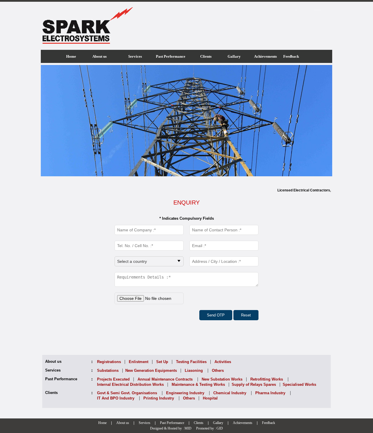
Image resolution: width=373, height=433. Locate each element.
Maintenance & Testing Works (198, 384)
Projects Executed (113, 379)
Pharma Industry (270, 393)
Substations (108, 370)
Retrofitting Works (266, 379)
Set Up (162, 362)
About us (122, 423)
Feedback (268, 423)
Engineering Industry (185, 393)
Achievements (242, 423)
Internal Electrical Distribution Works (130, 384)
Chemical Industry (229, 393)
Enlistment (138, 362)
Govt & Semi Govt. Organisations (127, 393)
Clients (198, 423)
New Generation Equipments (151, 370)
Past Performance (172, 423)
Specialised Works (299, 384)
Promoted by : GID (209, 428)
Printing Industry (158, 398)
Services (144, 423)
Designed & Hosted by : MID (170, 428)
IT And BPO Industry (115, 398)
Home (102, 423)
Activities (222, 362)
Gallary (218, 423)
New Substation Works (222, 379)
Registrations (109, 362)
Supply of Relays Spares (254, 384)
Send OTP (216, 315)
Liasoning (194, 370)
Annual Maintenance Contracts (165, 379)
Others (218, 370)
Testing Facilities (191, 362)
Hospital (210, 398)
